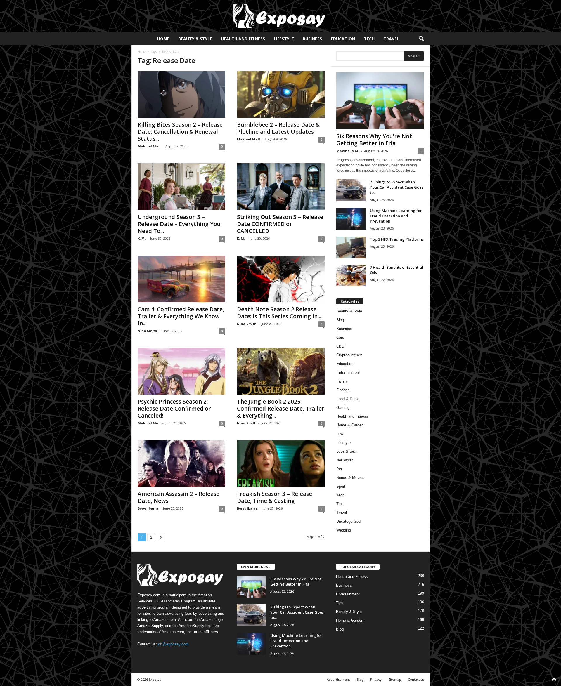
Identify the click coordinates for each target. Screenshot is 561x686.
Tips (340, 504)
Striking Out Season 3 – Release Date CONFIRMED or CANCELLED (280, 224)
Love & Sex (346, 451)
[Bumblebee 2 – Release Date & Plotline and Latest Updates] (281, 94)
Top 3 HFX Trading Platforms (397, 239)
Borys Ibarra (148, 508)
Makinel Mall (149, 146)
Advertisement (338, 679)
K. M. (142, 238)
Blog (340, 320)
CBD (340, 346)
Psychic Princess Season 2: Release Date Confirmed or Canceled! (174, 408)
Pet (339, 469)
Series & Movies (350, 477)
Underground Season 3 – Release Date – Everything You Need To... (179, 224)
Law (339, 434)
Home (163, 38)
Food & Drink (347, 399)
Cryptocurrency (349, 355)
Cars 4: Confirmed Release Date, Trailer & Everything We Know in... (181, 316)
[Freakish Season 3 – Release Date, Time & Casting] (281, 463)
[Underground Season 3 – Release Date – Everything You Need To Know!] (181, 186)
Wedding (343, 530)
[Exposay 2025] (280, 16)
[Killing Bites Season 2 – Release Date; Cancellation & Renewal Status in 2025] (181, 94)
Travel (391, 38)
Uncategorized (348, 521)
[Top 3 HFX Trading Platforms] (351, 247)
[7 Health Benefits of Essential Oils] (351, 275)
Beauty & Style (195, 38)
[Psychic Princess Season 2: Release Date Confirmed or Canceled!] (181, 371)
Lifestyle (284, 38)
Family (342, 381)
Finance (343, 390)
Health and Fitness (243, 38)
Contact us (416, 679)
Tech (369, 38)
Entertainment (348, 372)
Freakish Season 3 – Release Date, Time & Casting (274, 497)
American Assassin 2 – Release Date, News (178, 497)
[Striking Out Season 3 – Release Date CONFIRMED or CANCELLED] (281, 186)
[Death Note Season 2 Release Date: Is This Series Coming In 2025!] (281, 279)
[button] (421, 38)
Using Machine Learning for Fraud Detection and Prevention (396, 216)
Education (343, 38)
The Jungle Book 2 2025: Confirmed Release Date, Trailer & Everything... (280, 408)
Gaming (342, 407)
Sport (340, 486)
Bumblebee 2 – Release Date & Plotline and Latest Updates (278, 128)
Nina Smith (147, 331)
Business (312, 38)
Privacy (376, 679)
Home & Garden (349, 425)
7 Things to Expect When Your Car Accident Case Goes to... (396, 187)
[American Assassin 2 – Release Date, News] (181, 463)
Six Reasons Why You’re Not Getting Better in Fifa (374, 139)
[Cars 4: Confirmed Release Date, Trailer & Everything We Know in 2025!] (181, 279)
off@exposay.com (173, 644)
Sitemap (394, 679)
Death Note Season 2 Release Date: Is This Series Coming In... (279, 312)
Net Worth (344, 460)
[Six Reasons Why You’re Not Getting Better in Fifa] (380, 100)
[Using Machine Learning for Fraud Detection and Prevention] (351, 219)
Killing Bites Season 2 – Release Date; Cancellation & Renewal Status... (180, 132)
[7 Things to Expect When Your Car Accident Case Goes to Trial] (351, 190)
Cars (340, 337)
